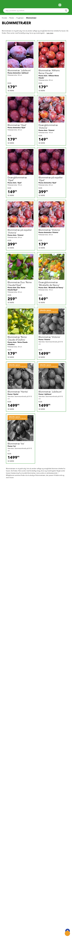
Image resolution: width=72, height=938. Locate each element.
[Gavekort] (60, 5)
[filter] (67, 933)
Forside (4, 18)
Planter (11, 18)
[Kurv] (69, 5)
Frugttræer (20, 18)
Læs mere (50, 33)
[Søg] (66, 10)
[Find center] (64, 5)
